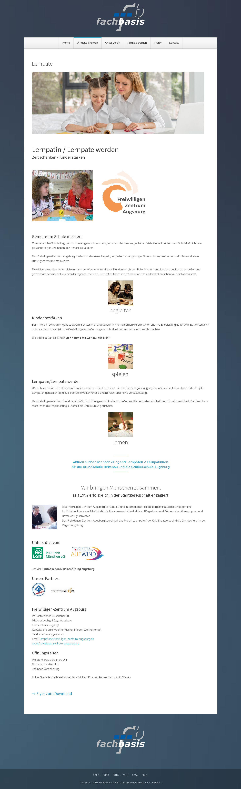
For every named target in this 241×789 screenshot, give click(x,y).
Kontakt (174, 42)
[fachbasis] (121, 17)
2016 (116, 775)
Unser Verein (112, 42)
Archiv (158, 42)
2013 (144, 775)
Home (66, 42)
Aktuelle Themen (87, 42)
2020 (106, 775)
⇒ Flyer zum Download (52, 693)
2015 (125, 775)
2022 (96, 775)
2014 (135, 775)
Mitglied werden (137, 42)
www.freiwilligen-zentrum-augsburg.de (55, 643)
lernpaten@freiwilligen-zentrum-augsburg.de (67, 638)
